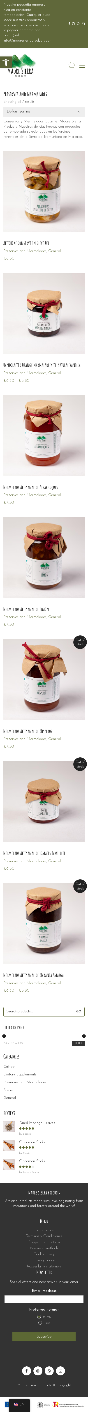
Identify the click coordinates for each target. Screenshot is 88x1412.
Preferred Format (44, 1309)
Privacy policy (44, 1260)
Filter (78, 1043)
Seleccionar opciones (20, 251)
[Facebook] (26, 1370)
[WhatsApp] (49, 1370)
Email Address (44, 1291)
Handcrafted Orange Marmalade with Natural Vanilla (42, 365)
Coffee (9, 1067)
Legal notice (44, 1230)
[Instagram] (37, 1370)
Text (47, 1323)
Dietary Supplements (19, 1074)
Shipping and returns (44, 1242)
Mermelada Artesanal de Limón (26, 609)
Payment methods (44, 1248)
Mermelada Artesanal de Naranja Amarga (33, 975)
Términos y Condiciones (44, 1236)
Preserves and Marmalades (24, 1082)
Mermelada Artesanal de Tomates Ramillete (34, 853)
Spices (8, 1090)
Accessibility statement (44, 1266)
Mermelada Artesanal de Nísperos (27, 731)
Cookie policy (44, 1254)
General (54, 251)
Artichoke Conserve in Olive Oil (26, 243)
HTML (47, 1317)
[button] (6, 62)
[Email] (60, 1370)
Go (78, 1011)
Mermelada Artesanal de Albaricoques (30, 487)
